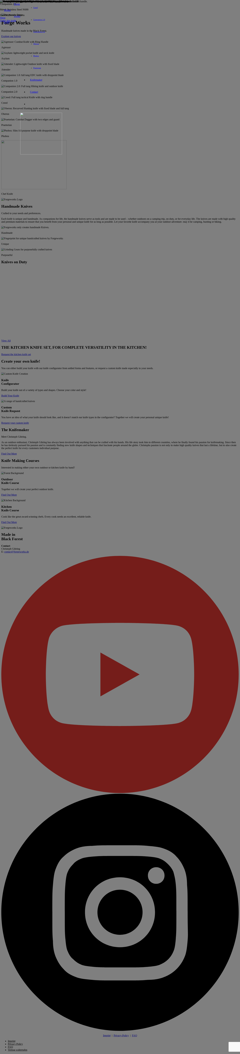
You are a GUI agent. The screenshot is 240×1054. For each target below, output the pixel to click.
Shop (2, 17)
